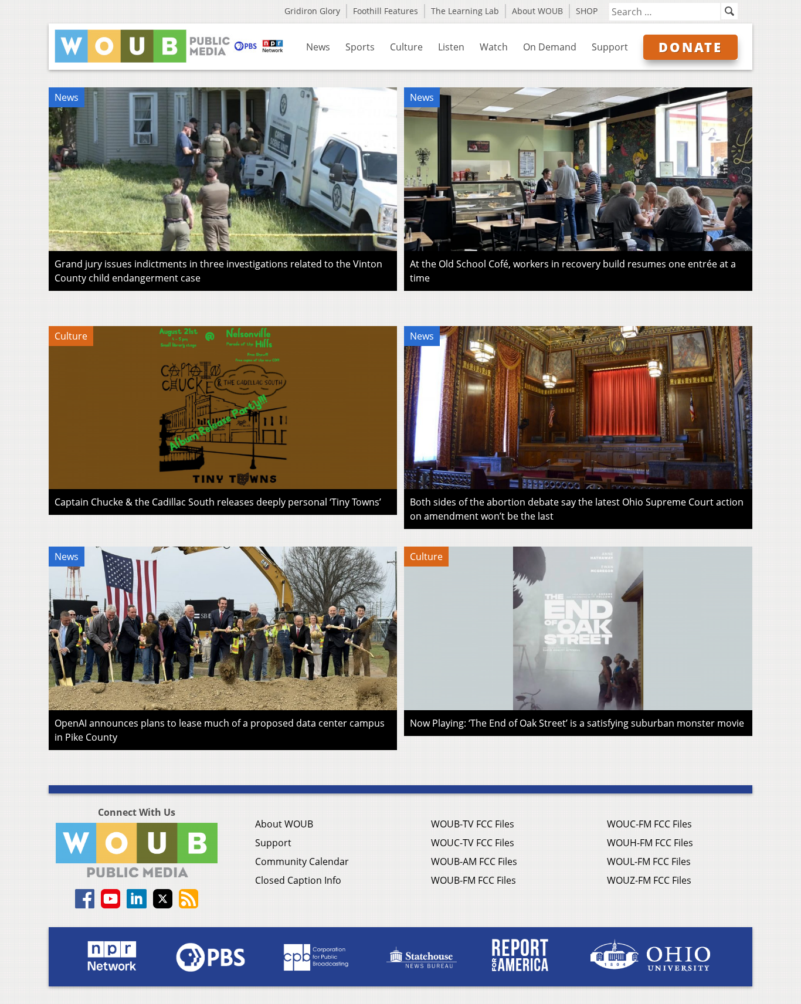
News (318, 46)
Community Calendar (302, 861)
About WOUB (537, 10)
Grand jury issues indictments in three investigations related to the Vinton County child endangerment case (218, 270)
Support (610, 46)
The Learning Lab (465, 10)
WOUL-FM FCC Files (649, 861)
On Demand (549, 46)
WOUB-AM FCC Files (474, 861)
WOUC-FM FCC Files (649, 824)
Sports (360, 46)
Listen (451, 46)
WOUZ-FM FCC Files (649, 880)
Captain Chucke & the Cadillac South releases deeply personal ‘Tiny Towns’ (218, 502)
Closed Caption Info (298, 880)
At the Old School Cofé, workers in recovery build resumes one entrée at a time (573, 270)
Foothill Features (385, 10)
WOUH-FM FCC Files (650, 842)
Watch (494, 46)
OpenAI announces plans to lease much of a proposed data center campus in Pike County (220, 730)
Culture (406, 46)
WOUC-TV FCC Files (472, 842)
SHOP (587, 10)
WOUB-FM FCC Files (473, 880)
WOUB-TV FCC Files (472, 824)
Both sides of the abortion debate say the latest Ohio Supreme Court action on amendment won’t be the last (577, 509)
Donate (690, 47)
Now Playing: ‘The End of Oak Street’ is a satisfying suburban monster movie (577, 723)
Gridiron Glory (312, 10)
